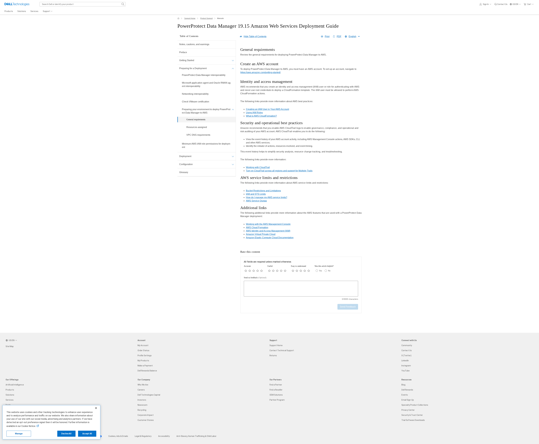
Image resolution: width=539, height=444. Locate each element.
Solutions (10, 395)
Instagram (406, 365)
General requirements (195, 119)
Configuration (186, 164)
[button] (485, 4)
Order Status (143, 350)
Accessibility (164, 436)
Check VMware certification (195, 101)
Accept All (87, 433)
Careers (141, 390)
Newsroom (142, 405)
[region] (301, 144)
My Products (143, 360)
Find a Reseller (276, 390)
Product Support (206, 18)
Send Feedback (348, 307)
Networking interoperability (195, 94)
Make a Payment (145, 365)
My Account (143, 345)
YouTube (405, 371)
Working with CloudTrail (258, 167)
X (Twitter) (406, 355)
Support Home (189, 18)
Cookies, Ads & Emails (118, 436)
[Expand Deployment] (233, 156)
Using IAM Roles (254, 112)
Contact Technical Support (282, 350)
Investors (142, 400)
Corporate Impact (146, 415)
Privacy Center (408, 410)
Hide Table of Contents (255, 36)
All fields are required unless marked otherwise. (268, 261)
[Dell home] (178, 18)
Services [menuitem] (34, 11)
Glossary (183, 172)
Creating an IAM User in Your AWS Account (267, 109)
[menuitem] (48, 11)
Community (406, 345)
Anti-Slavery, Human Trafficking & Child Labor (196, 436)
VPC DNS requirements (198, 135)
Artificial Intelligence (15, 385)
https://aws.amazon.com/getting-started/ (260, 72)
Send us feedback (255, 278)
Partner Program (277, 400)
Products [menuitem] (8, 11)
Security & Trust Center (412, 415)
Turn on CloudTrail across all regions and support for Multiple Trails (279, 171)
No (329, 271)
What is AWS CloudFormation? (261, 116)
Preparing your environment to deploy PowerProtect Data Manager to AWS (206, 111)
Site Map (10, 346)
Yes (320, 271)
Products (10, 390)
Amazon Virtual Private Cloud (260, 234)
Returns (273, 355)
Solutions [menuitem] (21, 11)
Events (404, 395)
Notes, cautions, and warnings (194, 44)
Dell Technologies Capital (149, 395)
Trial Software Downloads (413, 420)
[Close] (96, 408)
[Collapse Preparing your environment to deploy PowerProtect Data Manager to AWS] (233, 109)
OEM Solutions (276, 395)
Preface (183, 52)
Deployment (185, 156)
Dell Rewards (407, 390)
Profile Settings (145, 355)
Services (9, 400)
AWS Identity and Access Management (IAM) (268, 231)
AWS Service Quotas (256, 201)
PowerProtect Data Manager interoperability (203, 75)
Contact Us (406, 350)
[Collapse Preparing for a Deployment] (233, 68)
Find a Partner (276, 385)
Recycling (142, 410)
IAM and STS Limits (256, 194)
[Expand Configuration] (233, 164)
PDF (339, 36)
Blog (403, 385)
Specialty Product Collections (414, 405)
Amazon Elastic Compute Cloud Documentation (270, 237)
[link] (501, 4)
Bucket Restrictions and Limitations (263, 190)
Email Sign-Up (407, 400)
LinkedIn (405, 360)
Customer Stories (146, 420)
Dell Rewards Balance (147, 371)
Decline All (66, 433)
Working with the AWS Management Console (268, 224)
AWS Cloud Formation (257, 227)
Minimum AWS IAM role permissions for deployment (206, 145)
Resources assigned (196, 127)
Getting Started (186, 60)
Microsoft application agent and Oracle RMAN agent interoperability (206, 84)
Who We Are (143, 385)
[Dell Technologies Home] (17, 4)
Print (327, 36)
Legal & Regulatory (143, 436)
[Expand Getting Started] (233, 60)
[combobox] (82, 4)
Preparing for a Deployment (193, 68)
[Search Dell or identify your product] (123, 4)
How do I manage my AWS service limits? (266, 197)
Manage (19, 433)
